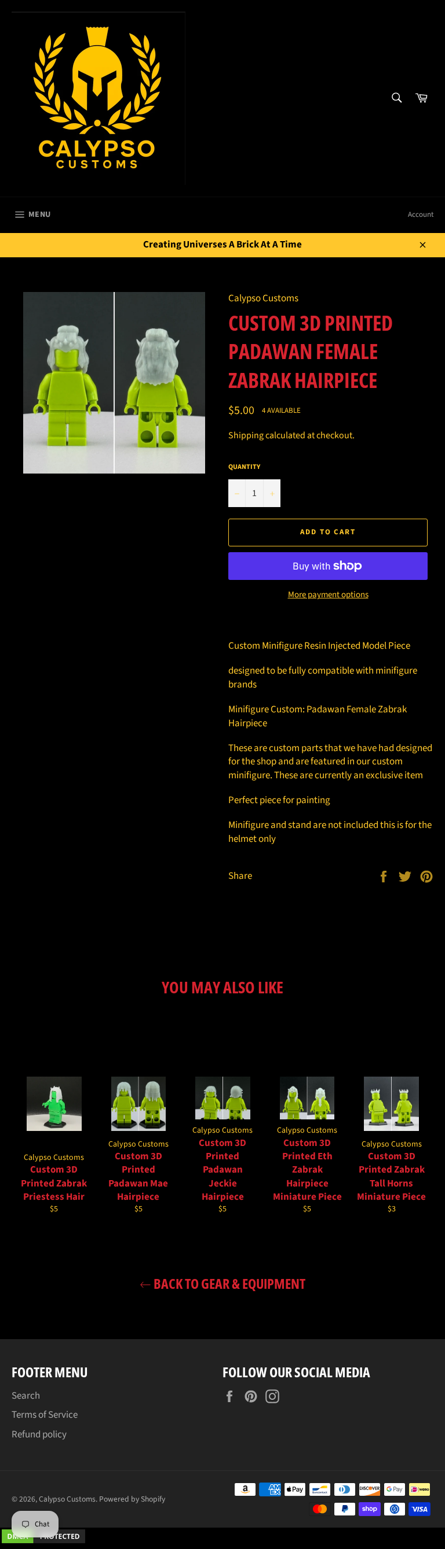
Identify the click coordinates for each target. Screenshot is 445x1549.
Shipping (246, 435)
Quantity (244, 467)
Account (420, 214)
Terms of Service (45, 1415)
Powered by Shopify (132, 1498)
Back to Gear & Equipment (228, 1283)
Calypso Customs (67, 1498)
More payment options (328, 595)
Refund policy (39, 1434)
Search (26, 1396)
